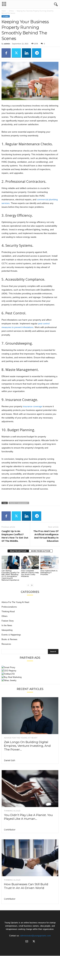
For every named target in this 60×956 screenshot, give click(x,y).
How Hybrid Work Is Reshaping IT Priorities (48, 572)
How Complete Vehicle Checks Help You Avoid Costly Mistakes (30, 573)
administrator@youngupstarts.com (35, 935)
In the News (7, 625)
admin (7, 43)
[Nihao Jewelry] (30, 680)
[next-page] (31, 585)
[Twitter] (16, 53)
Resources (6, 644)
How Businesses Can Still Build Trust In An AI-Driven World (26, 886)
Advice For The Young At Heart (15, 602)
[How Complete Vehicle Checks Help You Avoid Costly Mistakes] (30, 562)
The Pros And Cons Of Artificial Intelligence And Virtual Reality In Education (45, 535)
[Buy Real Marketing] (30, 677)
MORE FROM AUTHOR (40, 551)
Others (11, 11)
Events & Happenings (11, 635)
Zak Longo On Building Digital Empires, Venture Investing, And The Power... (27, 745)
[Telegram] (36, 53)
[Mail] (26, 942)
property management (19, 503)
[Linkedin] (26, 53)
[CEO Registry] (30, 670)
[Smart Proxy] (30, 667)
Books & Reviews (9, 639)
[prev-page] (28, 585)
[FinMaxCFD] (30, 674)
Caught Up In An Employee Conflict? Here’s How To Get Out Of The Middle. (15, 535)
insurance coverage (32, 406)
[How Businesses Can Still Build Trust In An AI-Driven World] (30, 857)
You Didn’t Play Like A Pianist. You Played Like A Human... (28, 816)
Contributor (9, 829)
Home (4, 11)
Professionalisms (9, 607)
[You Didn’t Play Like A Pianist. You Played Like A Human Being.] (30, 788)
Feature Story (8, 621)
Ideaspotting (7, 630)
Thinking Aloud (8, 611)
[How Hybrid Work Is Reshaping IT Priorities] (49, 562)
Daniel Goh (9, 760)
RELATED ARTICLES (18, 551)
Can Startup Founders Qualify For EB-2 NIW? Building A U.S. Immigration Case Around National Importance (10, 575)
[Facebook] (6, 53)
